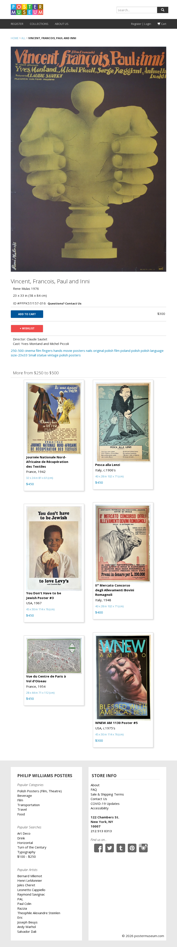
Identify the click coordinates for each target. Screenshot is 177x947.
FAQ (94, 789)
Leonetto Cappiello (31, 890)
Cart (163, 24)
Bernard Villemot (29, 876)
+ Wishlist (27, 328)
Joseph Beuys (27, 922)
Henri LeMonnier (29, 880)
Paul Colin (24, 903)
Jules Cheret (26, 885)
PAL (20, 899)
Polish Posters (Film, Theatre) (39, 791)
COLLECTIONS (39, 24)
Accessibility (100, 808)
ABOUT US (61, 24)
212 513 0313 (101, 831)
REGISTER (17, 24)
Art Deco (23, 833)
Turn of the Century (31, 847)
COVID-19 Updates (105, 803)
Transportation (28, 805)
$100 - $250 (26, 856)
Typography (26, 852)
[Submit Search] (162, 10)
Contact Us (99, 799)
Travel (22, 809)
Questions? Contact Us (64, 303)
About (95, 785)
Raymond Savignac (31, 894)
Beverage (24, 795)
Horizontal (25, 842)
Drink (21, 838)
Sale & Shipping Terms (107, 794)
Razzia (22, 908)
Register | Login (141, 24)
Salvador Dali (26, 931)
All (23, 38)
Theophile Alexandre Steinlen (38, 913)
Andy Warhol (26, 927)
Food (21, 814)
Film (20, 800)
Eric (20, 917)
